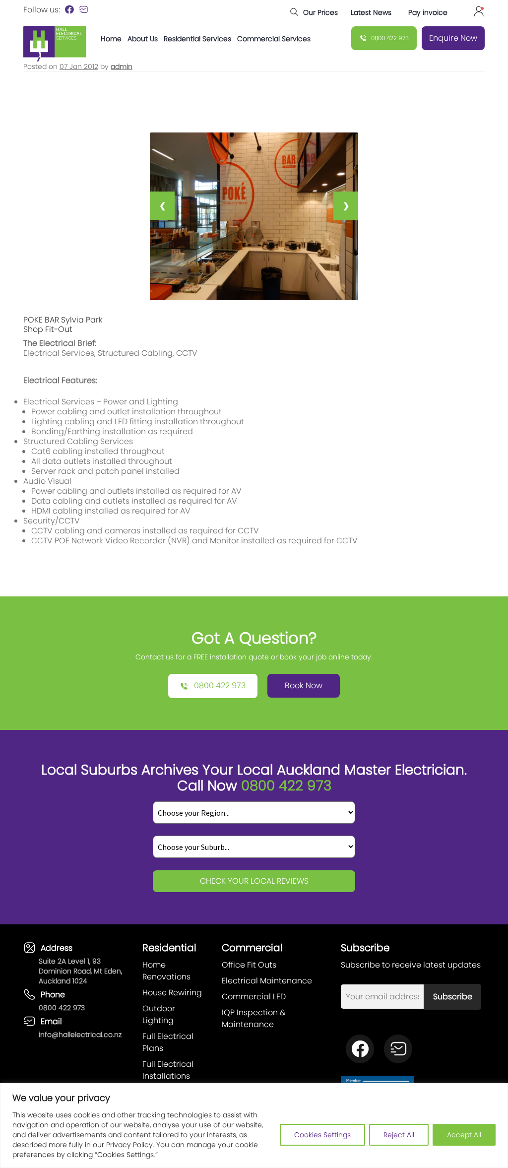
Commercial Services (274, 39)
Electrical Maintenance (267, 980)
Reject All (398, 1135)
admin (121, 66)
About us (142, 39)
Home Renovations (166, 970)
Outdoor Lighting (158, 1014)
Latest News (371, 12)
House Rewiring (172, 992)
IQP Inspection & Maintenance (254, 1018)
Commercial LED (254, 996)
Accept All (464, 1135)
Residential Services (197, 39)
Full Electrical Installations (167, 1070)
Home (111, 39)
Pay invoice (426, 12)
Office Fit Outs (249, 965)
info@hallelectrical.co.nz (80, 1034)
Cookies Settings (322, 1135)
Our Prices (320, 12)
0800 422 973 (62, 1008)
